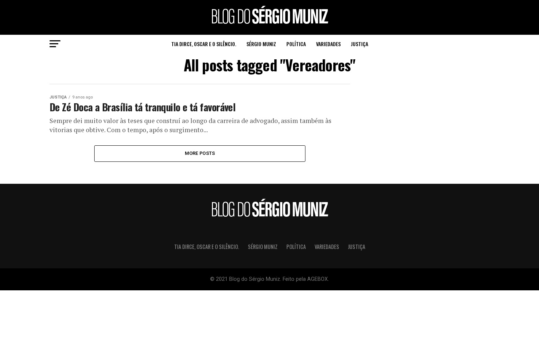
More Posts (200, 153)
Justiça (359, 44)
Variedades (328, 44)
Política (296, 44)
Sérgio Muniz (261, 44)
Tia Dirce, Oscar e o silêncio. (203, 44)
